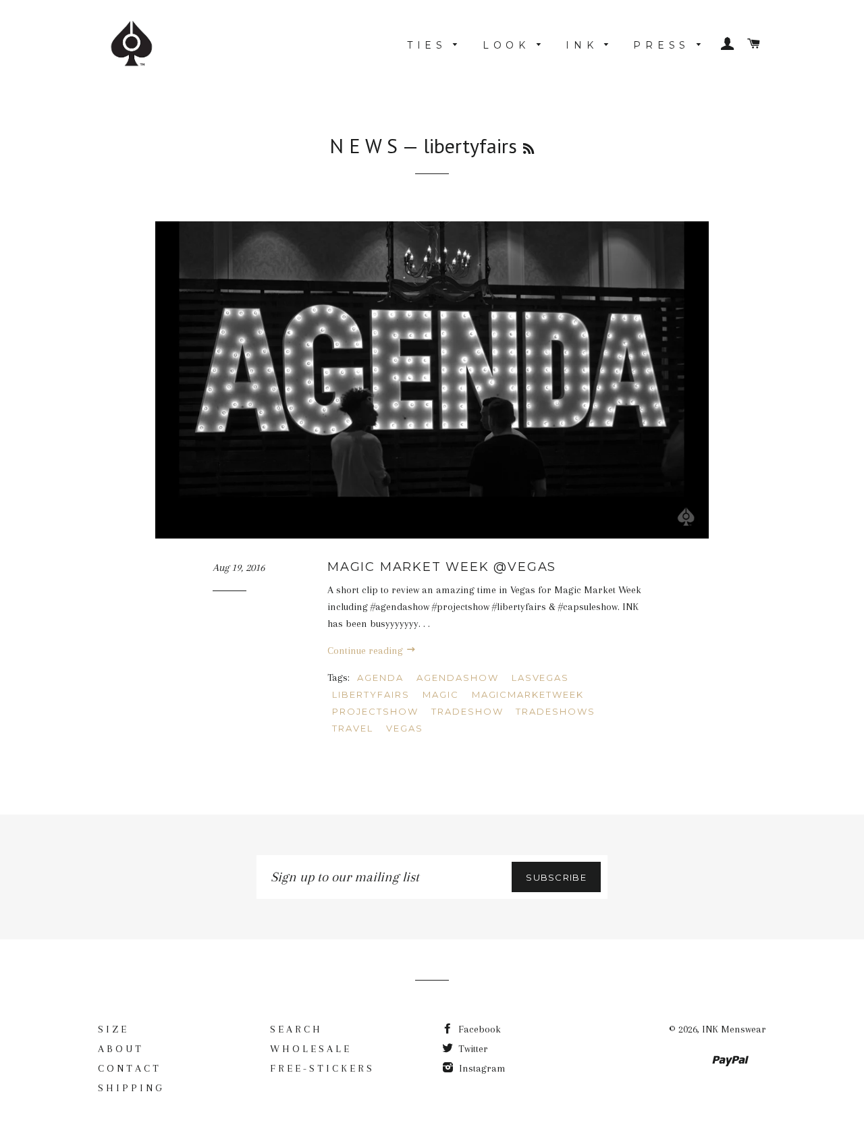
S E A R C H (295, 1029)
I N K (581, 45)
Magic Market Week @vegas (441, 566)
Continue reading (366, 650)
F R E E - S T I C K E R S (321, 1068)
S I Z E (112, 1029)
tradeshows (555, 711)
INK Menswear (734, 1029)
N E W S (363, 145)
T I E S (427, 45)
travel (352, 728)
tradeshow (467, 711)
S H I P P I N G (130, 1088)
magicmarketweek (528, 694)
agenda (380, 677)
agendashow (457, 677)
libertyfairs (370, 694)
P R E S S (661, 45)
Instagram (481, 1068)
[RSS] (528, 149)
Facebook (478, 1029)
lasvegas (541, 677)
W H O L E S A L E (309, 1049)
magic (441, 694)
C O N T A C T (128, 1068)
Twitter (472, 1049)
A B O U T (119, 1049)
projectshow (375, 711)
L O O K (506, 45)
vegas (404, 728)
